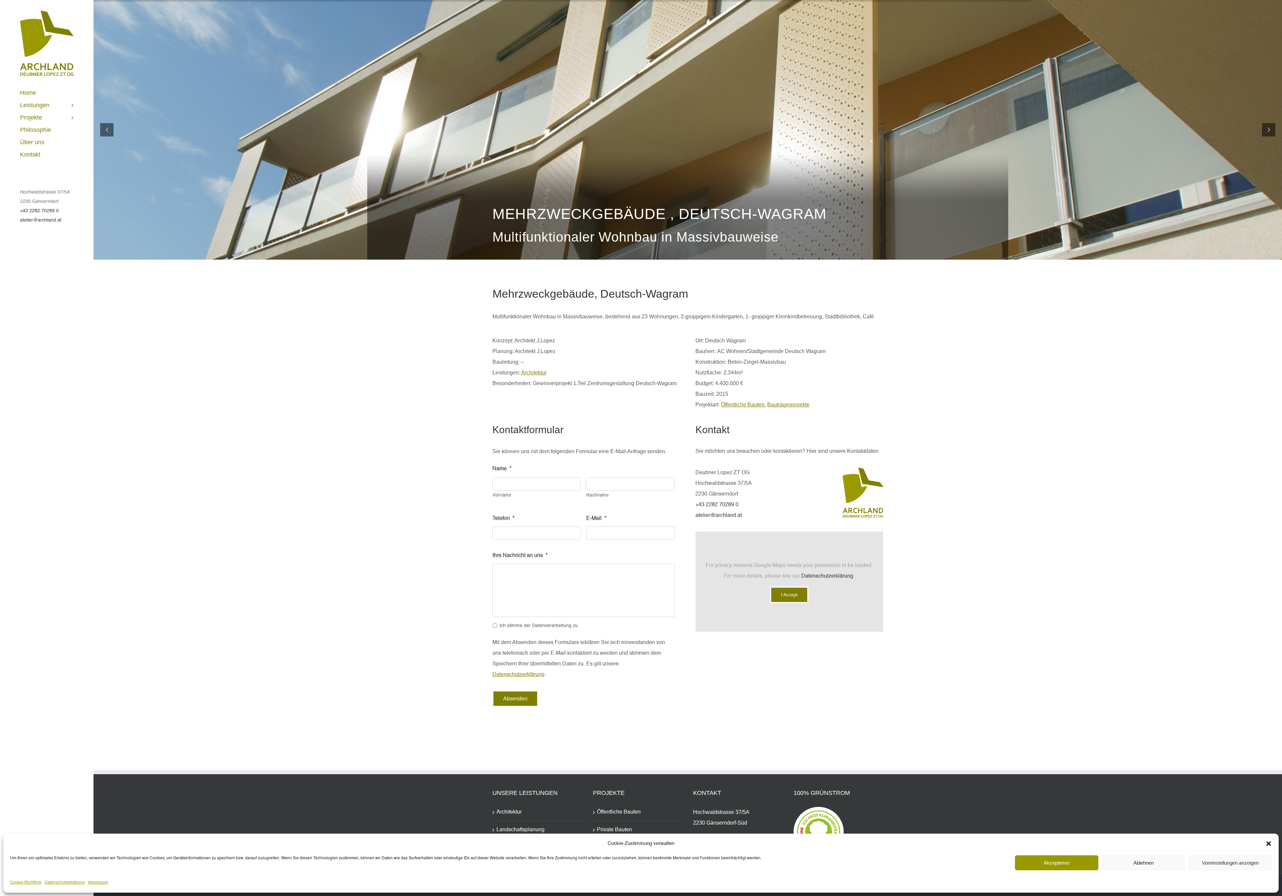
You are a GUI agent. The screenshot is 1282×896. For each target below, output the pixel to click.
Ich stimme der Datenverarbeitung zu (538, 625)
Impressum (98, 883)
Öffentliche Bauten (743, 404)
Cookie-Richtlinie (25, 883)
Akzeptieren (1057, 863)
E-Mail (596, 518)
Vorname (502, 495)
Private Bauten (614, 830)
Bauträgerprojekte (788, 404)
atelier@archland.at (40, 220)
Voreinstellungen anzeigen (1230, 863)
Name (501, 469)
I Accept (789, 594)
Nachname (597, 495)
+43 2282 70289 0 (39, 211)
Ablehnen (1143, 863)
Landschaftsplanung (520, 830)
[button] (1268, 843)
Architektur (534, 372)
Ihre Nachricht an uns (520, 555)
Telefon (503, 518)
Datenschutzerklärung (65, 883)
